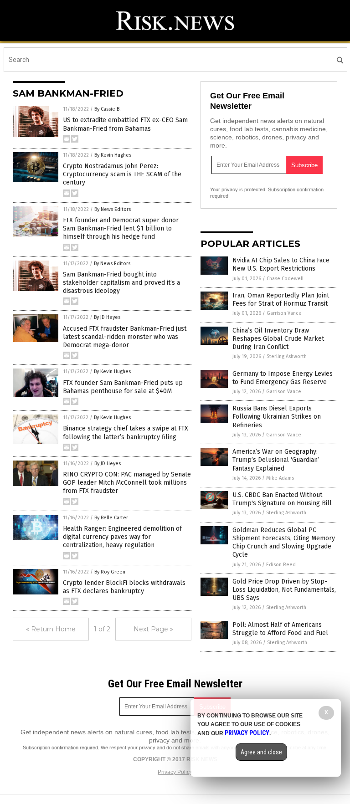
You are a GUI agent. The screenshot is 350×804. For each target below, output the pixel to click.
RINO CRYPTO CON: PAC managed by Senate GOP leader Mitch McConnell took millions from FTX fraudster (127, 483)
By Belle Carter (111, 518)
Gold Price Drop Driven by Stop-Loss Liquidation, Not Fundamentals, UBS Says (284, 590)
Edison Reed (281, 565)
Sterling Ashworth (287, 356)
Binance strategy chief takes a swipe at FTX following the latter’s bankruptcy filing (125, 432)
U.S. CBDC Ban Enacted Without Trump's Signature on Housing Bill (282, 499)
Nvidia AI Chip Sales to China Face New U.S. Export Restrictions (280, 264)
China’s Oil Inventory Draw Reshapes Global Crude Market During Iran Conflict (278, 339)
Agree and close (261, 752)
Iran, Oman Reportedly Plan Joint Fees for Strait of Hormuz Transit (280, 299)
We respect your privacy (128, 747)
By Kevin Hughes (112, 155)
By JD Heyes (107, 317)
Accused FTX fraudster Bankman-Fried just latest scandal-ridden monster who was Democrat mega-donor (124, 337)
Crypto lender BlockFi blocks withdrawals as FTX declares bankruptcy (124, 587)
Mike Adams (280, 478)
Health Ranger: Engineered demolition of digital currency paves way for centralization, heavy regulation (122, 537)
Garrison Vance (284, 313)
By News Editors (112, 209)
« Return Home (51, 629)
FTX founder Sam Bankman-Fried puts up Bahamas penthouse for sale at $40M (123, 387)
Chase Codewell (285, 279)
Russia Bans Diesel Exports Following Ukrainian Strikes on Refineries (276, 417)
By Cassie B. (107, 109)
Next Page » (153, 629)
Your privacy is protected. (238, 189)
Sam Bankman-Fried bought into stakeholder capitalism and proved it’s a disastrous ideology (121, 283)
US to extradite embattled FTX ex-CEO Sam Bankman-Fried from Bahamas (125, 124)
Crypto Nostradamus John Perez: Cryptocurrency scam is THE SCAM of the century (122, 174)
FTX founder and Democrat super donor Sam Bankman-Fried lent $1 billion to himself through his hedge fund (121, 228)
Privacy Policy (175, 772)
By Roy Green (109, 572)
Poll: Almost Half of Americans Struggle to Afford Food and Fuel (280, 629)
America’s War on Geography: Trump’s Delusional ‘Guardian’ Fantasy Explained (275, 460)
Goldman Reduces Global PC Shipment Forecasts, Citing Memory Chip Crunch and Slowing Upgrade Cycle (283, 542)
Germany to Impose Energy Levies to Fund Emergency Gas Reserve (282, 378)
